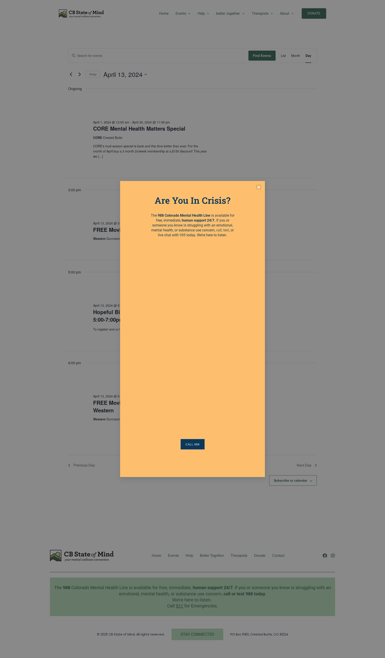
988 (183, 235)
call (219, 230)
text (226, 230)
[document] (192, 329)
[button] (258, 187)
